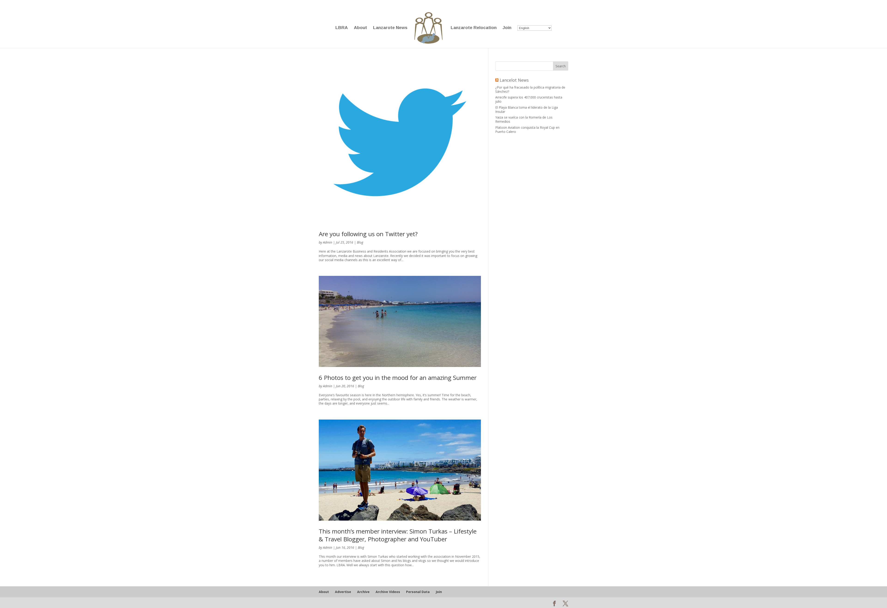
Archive (363, 592)
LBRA (341, 28)
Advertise (343, 592)
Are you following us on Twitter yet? (368, 234)
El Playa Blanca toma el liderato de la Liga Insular (526, 109)
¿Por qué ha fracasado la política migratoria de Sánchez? (530, 89)
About (360, 28)
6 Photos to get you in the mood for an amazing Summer (398, 377)
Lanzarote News (390, 28)
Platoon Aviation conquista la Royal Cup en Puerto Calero (527, 129)
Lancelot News (514, 80)
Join (507, 28)
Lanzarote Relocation (474, 28)
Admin (327, 242)
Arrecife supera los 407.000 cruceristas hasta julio (528, 99)
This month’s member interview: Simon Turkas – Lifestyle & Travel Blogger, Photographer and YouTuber (398, 535)
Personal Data (418, 592)
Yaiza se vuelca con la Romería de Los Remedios (524, 119)
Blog (360, 242)
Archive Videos (388, 592)
